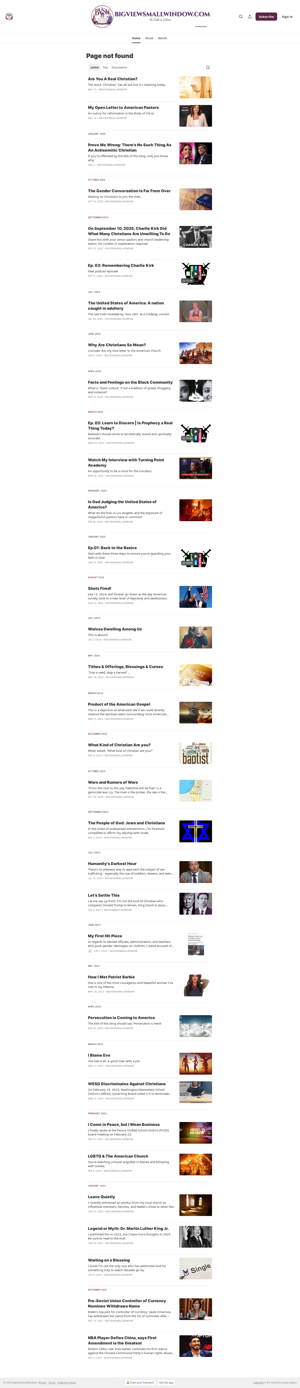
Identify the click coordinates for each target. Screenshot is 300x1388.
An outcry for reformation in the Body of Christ (121, 113)
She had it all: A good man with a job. (114, 1061)
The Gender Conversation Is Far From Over (129, 191)
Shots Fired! (99, 588)
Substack (258, 1382)
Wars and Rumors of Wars (113, 782)
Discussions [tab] (119, 67)
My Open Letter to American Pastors (123, 107)
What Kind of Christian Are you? (119, 745)
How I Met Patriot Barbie (111, 977)
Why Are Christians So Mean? (117, 345)
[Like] (90, 206)
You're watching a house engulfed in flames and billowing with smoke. (128, 1164)
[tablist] (108, 67)
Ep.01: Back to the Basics (112, 547)
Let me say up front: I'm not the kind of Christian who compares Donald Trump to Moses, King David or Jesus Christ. (126, 903)
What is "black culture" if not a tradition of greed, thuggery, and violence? (129, 390)
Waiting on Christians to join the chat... (115, 196)
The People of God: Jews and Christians (126, 823)
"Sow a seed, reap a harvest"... (109, 672)
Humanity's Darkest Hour (112, 863)
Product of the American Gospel (119, 704)
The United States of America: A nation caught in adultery (126, 306)
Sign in (287, 17)
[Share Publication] (250, 16)
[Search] (241, 16)
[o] (196, 274)
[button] (136, 38)
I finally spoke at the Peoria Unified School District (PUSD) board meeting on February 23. (128, 1132)
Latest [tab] (94, 67)
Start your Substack (142, 1382)
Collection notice (66, 1382)
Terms (52, 1382)
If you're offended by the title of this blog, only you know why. (128, 158)
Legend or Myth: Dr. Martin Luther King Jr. (128, 1228)
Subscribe (266, 17)
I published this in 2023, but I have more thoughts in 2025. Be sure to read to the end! (129, 1236)
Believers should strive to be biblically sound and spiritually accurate (129, 436)
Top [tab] (105, 67)
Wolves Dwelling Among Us (115, 629)
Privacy (42, 1382)
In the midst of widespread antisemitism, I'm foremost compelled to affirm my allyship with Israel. (126, 831)
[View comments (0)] (119, 94)
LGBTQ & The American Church (118, 1156)
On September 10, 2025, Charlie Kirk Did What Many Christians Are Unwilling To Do (129, 231)
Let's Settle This (104, 895)
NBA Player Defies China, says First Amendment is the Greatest (122, 1340)
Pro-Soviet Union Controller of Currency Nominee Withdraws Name (127, 1304)
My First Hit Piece (105, 936)
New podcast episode (103, 271)
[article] (150, 87)
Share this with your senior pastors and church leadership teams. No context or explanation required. (128, 241)
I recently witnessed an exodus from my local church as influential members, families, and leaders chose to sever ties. (131, 1204)
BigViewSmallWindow (113, 89)
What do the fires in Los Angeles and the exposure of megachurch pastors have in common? (125, 515)
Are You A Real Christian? (113, 79)
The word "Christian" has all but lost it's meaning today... (127, 85)
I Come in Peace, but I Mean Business (124, 1124)
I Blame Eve (99, 1055)
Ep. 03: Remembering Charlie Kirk (121, 265)
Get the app (166, 1382)
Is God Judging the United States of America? (122, 505)
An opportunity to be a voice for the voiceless (120, 471)
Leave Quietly (101, 1197)
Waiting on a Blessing (109, 1260)
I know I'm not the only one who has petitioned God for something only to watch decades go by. (127, 1268)
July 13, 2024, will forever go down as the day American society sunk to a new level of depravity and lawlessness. (128, 596)
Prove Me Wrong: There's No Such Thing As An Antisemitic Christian (129, 148)
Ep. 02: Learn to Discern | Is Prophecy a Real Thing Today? (130, 426)
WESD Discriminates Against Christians (127, 1084)
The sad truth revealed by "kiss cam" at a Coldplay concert (128, 314)
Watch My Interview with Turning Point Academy (126, 463)
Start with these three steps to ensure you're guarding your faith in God (129, 555)
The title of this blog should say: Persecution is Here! (124, 1023)
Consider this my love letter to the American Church (124, 351)
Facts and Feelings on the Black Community (130, 382)
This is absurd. (98, 635)
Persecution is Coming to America (121, 1017)
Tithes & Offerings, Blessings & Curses (125, 666)
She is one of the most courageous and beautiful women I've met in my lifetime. (130, 985)
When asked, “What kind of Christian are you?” (120, 751)
